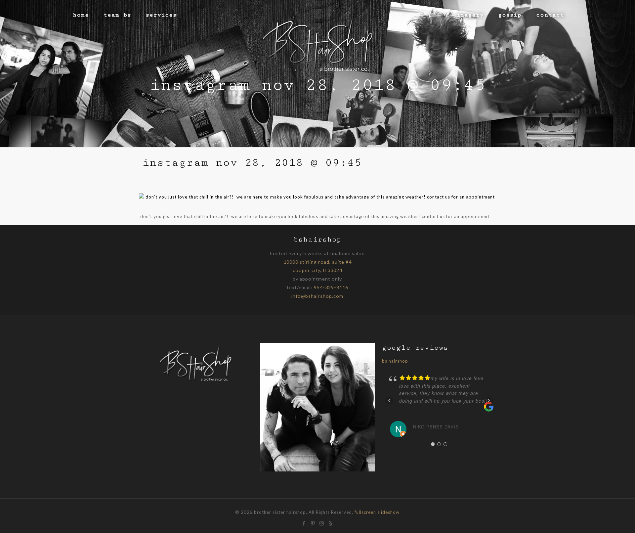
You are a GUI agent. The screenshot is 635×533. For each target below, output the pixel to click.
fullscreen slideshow (377, 512)
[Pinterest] (313, 522)
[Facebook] (304, 522)
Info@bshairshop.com (317, 296)
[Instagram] (321, 522)
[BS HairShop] (317, 41)
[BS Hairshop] (196, 381)
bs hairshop (395, 361)
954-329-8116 (331, 287)
